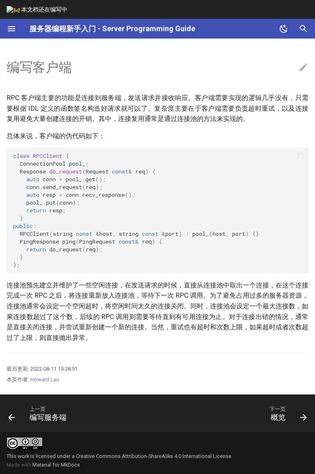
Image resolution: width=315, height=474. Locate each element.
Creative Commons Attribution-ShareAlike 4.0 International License (153, 456)
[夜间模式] (284, 29)
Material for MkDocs (56, 465)
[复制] (300, 156)
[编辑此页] (303, 67)
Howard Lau (44, 379)
